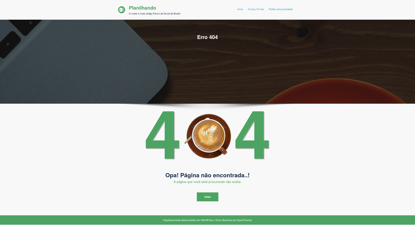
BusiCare (227, 220)
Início (240, 9)
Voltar (207, 197)
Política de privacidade (281, 9)
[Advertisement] (207, 65)
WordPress (207, 220)
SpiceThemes (244, 220)
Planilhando (142, 7)
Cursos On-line (256, 9)
